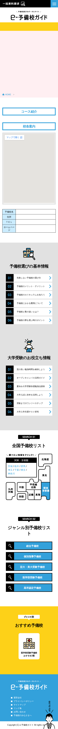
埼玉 (10, 470)
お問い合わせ (20, 712)
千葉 (16, 470)
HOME (8, 94)
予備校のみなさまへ (23, 715)
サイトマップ (20, 705)
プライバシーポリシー (24, 701)
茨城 (10, 466)
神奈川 (11, 473)
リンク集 (18, 708)
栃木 (16, 466)
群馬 (23, 466)
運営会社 (18, 697)
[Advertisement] (29, 63)
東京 (23, 470)
